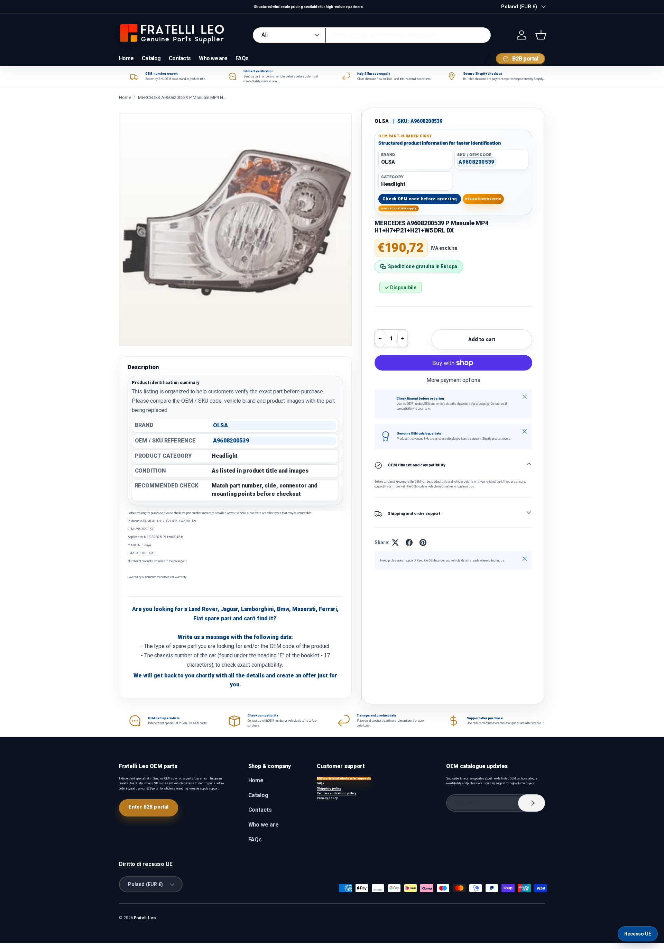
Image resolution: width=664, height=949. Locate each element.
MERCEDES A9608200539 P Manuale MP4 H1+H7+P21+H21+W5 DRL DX (183, 97)
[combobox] (371, 35)
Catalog (151, 58)
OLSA (382, 121)
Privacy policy (327, 798)
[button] (540, 35)
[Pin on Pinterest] (423, 542)
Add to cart (482, 339)
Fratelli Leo (145, 917)
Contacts (180, 58)
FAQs (242, 58)
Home (126, 58)
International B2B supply (398, 208)
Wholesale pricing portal (483, 198)
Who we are (213, 58)
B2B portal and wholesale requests (344, 778)
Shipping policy (329, 788)
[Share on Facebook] (409, 542)
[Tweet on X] (395, 542)
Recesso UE (637, 934)
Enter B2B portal (148, 807)
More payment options (453, 380)
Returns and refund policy (336, 793)
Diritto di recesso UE (146, 864)
